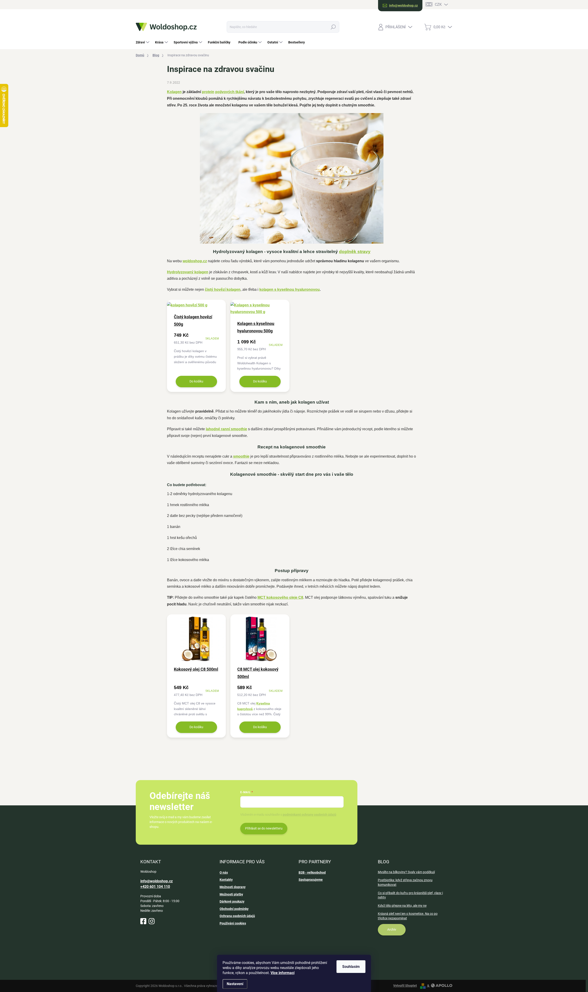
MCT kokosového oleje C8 (280, 597)
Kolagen (174, 92)
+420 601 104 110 (155, 886)
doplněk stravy (354, 251)
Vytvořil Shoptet (405, 985)
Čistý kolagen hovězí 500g (193, 320)
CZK (438, 4)
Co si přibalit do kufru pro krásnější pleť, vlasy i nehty (410, 895)
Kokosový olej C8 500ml (196, 669)
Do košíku (196, 381)
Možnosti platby (231, 894)
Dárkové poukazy (232, 901)
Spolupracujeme (311, 879)
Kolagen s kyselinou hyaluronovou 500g (255, 327)
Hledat (333, 27)
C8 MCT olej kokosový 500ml (257, 673)
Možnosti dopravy (233, 887)
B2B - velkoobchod (312, 872)
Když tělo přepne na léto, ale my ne (402, 905)
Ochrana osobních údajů (237, 916)
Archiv (391, 929)
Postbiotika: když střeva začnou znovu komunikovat (405, 882)
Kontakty (226, 879)
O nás (224, 872)
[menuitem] (143, 42)
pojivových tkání (229, 92)
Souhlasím (351, 966)
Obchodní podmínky (234, 909)
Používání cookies (233, 923)
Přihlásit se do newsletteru (264, 828)
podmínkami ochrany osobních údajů (309, 814)
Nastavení (235, 984)
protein (208, 92)
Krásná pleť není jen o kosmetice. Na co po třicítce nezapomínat (408, 916)
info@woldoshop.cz (156, 881)
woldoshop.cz (195, 261)
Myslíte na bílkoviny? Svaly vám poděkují (406, 872)
